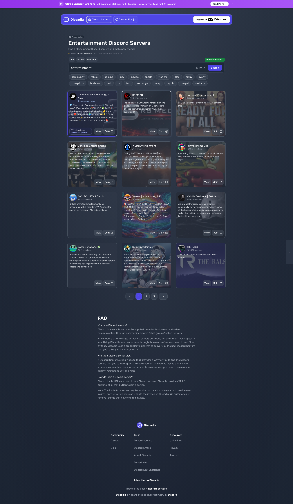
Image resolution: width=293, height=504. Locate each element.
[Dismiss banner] (232, 4)
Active (80, 59)
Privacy (174, 447)
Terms (173, 455)
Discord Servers (143, 440)
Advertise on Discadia (146, 480)
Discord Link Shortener (147, 469)
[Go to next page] (163, 296)
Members (91, 59)
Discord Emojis (142, 447)
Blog (113, 447)
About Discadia (142, 455)
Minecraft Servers (156, 488)
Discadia (121, 494)
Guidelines (176, 440)
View (98, 131)
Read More (219, 4)
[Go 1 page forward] (288, 252)
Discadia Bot (141, 462)
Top (72, 59)
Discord (115, 440)
